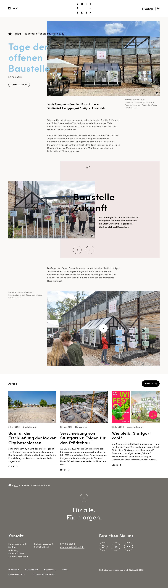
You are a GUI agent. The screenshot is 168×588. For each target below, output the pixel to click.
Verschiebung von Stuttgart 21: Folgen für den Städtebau (83, 438)
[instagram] (103, 546)
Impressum (13, 570)
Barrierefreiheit (16, 574)
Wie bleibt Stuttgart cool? (131, 435)
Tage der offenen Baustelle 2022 (44, 33)
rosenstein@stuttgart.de (72, 547)
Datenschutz (31, 570)
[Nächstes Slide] (90, 250)
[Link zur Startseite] (84, 8)
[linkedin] (116, 546)
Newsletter (50, 570)
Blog (18, 33)
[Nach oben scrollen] (84, 498)
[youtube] (128, 546)
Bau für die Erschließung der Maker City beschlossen (32, 438)
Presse (65, 570)
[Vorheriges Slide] (77, 250)
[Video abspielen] (103, 328)
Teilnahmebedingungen (43, 574)
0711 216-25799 (67, 543)
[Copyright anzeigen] (157, 93)
